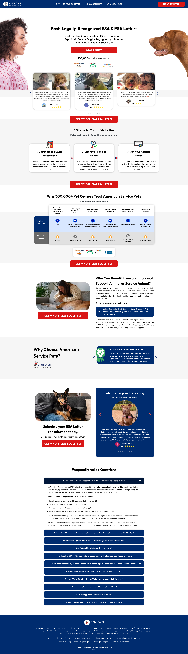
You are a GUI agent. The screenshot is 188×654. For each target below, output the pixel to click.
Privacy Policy (51, 638)
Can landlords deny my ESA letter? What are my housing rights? (94, 571)
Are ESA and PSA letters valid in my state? (94, 548)
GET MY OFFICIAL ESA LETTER (94, 119)
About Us (62, 642)
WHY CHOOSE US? (114, 4)
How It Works (93, 642)
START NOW (94, 50)
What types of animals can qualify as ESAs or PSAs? (94, 587)
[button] (157, 93)
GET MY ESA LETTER (171, 4)
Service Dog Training (115, 638)
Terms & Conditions (65, 638)
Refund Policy (80, 638)
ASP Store (101, 638)
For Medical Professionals (119, 642)
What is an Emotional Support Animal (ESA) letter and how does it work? (94, 480)
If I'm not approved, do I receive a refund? (94, 594)
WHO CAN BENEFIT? (94, 4)
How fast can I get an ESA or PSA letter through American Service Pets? (94, 540)
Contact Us (77, 642)
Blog (69, 642)
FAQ (85, 642)
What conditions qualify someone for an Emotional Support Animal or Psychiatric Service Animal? (94, 563)
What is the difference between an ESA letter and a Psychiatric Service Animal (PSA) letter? (94, 533)
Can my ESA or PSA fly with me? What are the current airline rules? (94, 579)
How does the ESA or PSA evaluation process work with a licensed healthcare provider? (94, 556)
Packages (104, 642)
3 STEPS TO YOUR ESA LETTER (69, 4)
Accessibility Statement (133, 638)
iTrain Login (91, 638)
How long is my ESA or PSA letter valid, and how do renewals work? (94, 602)
